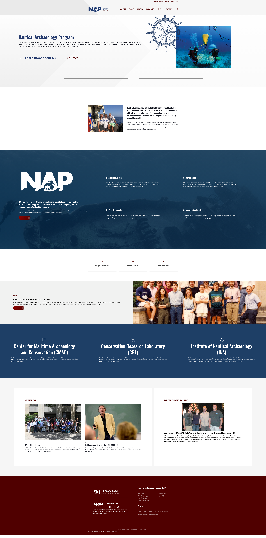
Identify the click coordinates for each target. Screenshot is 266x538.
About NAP (141, 493)
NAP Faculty (162, 493)
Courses (140, 495)
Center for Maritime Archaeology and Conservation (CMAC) (153, 511)
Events (26, 442)
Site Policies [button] (143, 529)
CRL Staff (161, 495)
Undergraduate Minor (143, 497)
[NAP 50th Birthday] (53, 428)
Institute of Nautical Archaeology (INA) (148, 514)
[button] (41, 58)
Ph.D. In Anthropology (143, 500)
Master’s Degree (142, 498)
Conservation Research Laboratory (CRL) (148, 513)
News (86, 442)
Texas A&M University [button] (123, 529)
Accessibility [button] (134, 529)
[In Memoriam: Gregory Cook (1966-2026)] (113, 428)
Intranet (161, 497)
